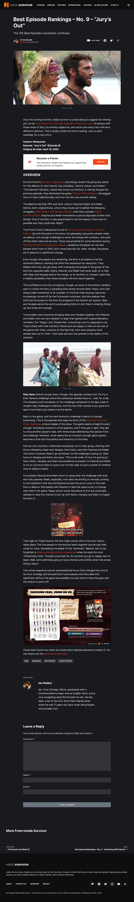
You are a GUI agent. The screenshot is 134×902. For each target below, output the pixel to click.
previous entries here (55, 653)
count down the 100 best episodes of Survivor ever (64, 123)
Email (26, 786)
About (9, 884)
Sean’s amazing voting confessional (56, 552)
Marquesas (36, 661)
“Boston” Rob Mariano (84, 193)
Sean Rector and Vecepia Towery (54, 211)
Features (24, 42)
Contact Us (21, 884)
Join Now (101, 162)
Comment (29, 739)
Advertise (34, 884)
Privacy (46, 884)
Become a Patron (47, 158)
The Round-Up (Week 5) (19, 849)
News (26, 661)
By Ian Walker (26, 40)
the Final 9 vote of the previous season (44, 245)
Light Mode (95, 40)
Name (27, 775)
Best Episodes (50, 661)
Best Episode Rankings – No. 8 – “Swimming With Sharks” (100, 849)
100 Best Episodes (65, 661)
